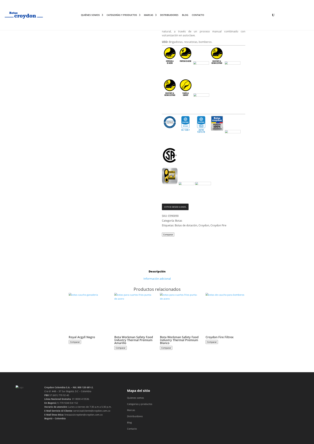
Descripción (157, 271)
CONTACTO (198, 15)
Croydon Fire (218, 225)
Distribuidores (135, 416)
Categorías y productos (122, 15)
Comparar (168, 234)
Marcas (148, 15)
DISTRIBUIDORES (169, 15)
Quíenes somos (135, 397)
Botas (178, 220)
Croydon (204, 225)
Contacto (132, 428)
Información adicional (157, 278)
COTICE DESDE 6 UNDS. (175, 206)
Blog (185, 15)
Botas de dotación (186, 225)
